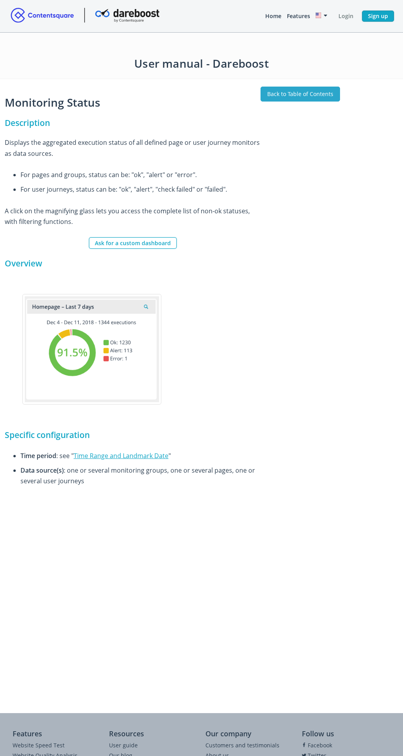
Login (345, 16)
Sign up (378, 16)
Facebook (319, 745)
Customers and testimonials (242, 745)
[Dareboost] (85, 16)
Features (298, 16)
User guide (123, 745)
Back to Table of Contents (300, 94)
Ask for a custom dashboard (133, 243)
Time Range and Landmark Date (121, 455)
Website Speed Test (39, 745)
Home (273, 16)
